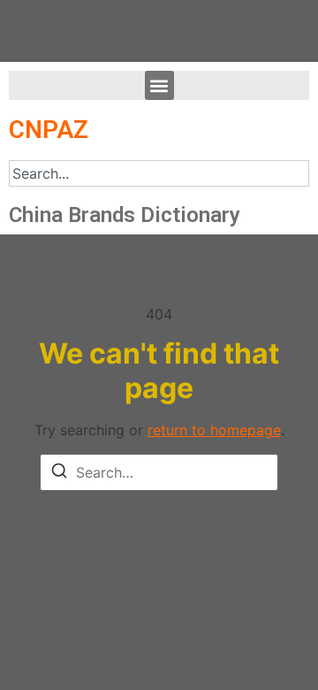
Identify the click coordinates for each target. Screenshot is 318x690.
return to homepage (214, 430)
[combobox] (159, 173)
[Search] (59, 473)
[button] (159, 85)
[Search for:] (159, 472)
